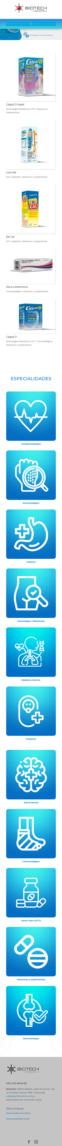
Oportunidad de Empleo (18, 1113)
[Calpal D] (31, 316)
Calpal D (11, 337)
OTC (33, 109)
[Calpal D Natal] (31, 77)
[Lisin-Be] (31, 144)
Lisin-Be (11, 172)
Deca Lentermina (17, 287)
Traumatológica (14, 291)
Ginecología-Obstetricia (18, 109)
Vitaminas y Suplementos (34, 176)
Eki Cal (10, 236)
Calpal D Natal (15, 104)
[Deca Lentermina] (31, 266)
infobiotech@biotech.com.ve (20, 1096)
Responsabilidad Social (17, 1118)
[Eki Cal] (31, 209)
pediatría (16, 176)
